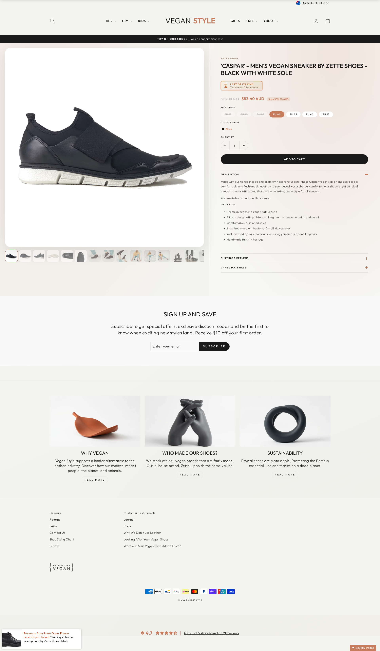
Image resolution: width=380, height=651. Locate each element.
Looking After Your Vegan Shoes (146, 539)
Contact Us (57, 533)
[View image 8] (108, 256)
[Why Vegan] (94, 421)
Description (230, 174)
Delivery (55, 513)
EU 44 (277, 114)
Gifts (235, 21)
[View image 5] (67, 256)
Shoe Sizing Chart (61, 539)
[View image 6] (80, 256)
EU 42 (244, 114)
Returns (54, 519)
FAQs (53, 526)
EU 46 (309, 114)
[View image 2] (25, 256)
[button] (363, 648)
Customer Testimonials (139, 513)
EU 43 (260, 114)
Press (127, 526)
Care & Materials (233, 267)
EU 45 (293, 114)
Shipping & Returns (235, 258)
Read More (95, 479)
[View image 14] (191, 256)
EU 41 (228, 114)
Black (228, 129)
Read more (285, 474)
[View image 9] (122, 256)
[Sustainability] (285, 421)
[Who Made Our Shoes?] (190, 421)
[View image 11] (150, 256)
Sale (250, 21)
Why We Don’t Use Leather (142, 533)
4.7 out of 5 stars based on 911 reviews (211, 633)
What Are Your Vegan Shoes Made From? (152, 546)
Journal (129, 519)
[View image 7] (94, 256)
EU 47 (326, 114)
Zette (185, 465)
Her (109, 21)
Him (125, 21)
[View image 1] (11, 256)
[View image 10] (136, 256)
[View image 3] (39, 256)
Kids (142, 21)
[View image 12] (164, 256)
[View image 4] (53, 256)
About (269, 21)
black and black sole (256, 198)
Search (54, 546)
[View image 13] (177, 256)
